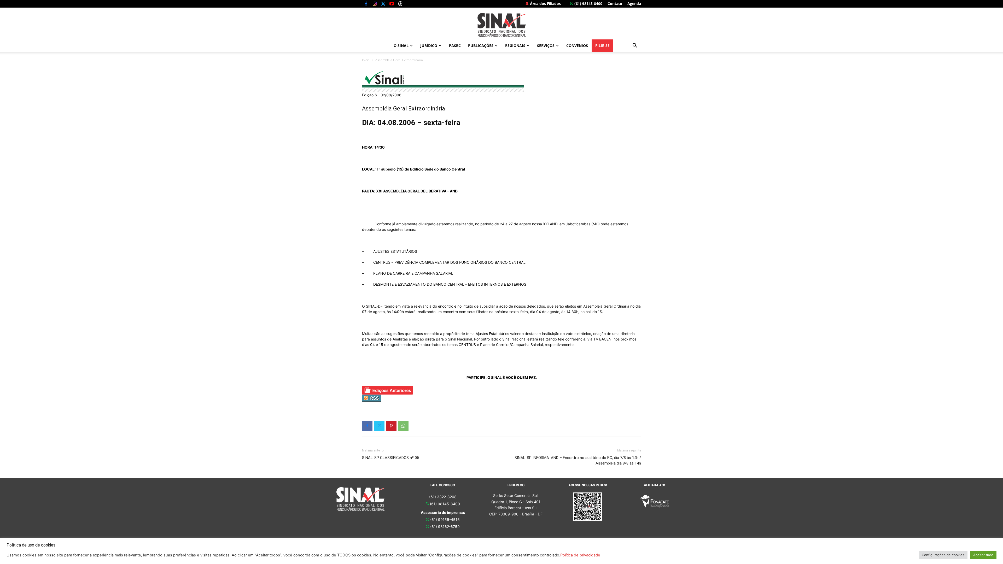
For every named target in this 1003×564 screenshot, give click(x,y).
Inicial (366, 60)
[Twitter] (383, 3)
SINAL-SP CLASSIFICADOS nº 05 (390, 457)
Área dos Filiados (545, 3)
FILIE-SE (602, 45)
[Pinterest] (391, 426)
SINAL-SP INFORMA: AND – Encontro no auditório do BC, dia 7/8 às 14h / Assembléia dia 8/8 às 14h (578, 460)
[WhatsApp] (403, 426)
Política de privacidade (580, 555)
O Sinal (401, 45)
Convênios (577, 45)
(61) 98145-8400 (587, 3)
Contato (615, 3)
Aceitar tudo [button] (983, 555)
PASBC (455, 45)
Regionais (515, 45)
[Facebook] (366, 3)
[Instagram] (374, 3)
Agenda (634, 3)
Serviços (546, 45)
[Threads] (400, 3)
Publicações (480, 45)
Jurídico (428, 45)
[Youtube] (392, 3)
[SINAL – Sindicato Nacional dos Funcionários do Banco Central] (501, 25)
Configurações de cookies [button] (943, 555)
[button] (634, 46)
